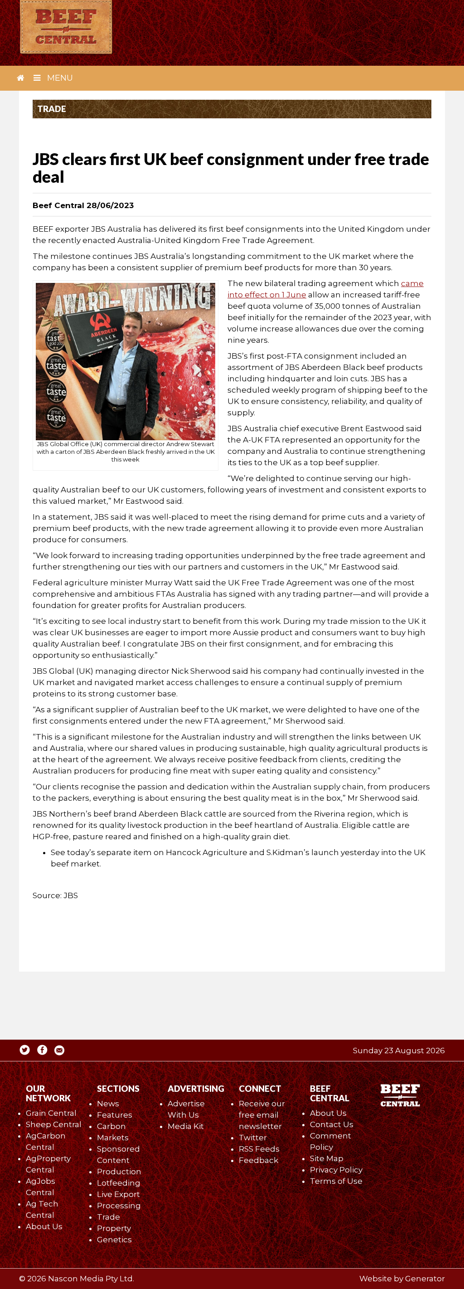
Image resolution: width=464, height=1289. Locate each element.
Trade (108, 1216)
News (108, 1103)
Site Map (326, 1158)
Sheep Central (54, 1124)
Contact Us (331, 1124)
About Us (44, 1226)
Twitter (253, 1137)
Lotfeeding (118, 1182)
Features (114, 1114)
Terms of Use (336, 1181)
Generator (425, 1278)
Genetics (114, 1239)
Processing (119, 1205)
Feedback (258, 1160)
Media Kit (186, 1126)
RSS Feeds (259, 1148)
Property (114, 1228)
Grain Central (51, 1113)
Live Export (118, 1194)
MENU (59, 78)
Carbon (111, 1126)
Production (119, 1171)
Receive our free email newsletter (262, 1115)
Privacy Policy (336, 1169)
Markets (113, 1137)
